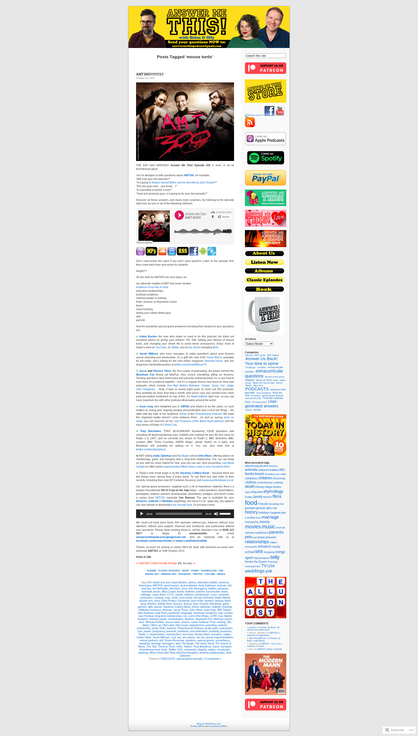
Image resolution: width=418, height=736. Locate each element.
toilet (179, 646)
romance (264, 546)
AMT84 (185, 406)
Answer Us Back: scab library (263, 639)
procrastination (199, 631)
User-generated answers (261, 403)
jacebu (252, 627)
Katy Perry (161, 613)
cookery (278, 482)
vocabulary (223, 649)
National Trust (207, 622)
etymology (273, 491)
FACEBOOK (184, 574)
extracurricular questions (264, 373)
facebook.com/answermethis (154, 540)
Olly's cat (156, 625)
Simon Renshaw (174, 640)
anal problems (188, 585)
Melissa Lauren (223, 619)
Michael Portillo (155, 622)
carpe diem (158, 594)
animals (222, 585)
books (180, 591)
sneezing (255, 395)
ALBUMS (151, 570)
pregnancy (158, 631)
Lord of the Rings (198, 616)
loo (185, 616)
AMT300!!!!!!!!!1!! (149, 74)
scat (173, 637)
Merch (279, 383)
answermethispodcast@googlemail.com (161, 537)
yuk (268, 571)
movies (185, 622)
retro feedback (263, 393)
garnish (142, 606)
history (251, 512)
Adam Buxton (148, 336)
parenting (211, 625)
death (250, 486)
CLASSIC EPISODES (169, 570)
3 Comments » (212, 658)
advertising (252, 466)
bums (224, 591)
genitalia (250, 508)
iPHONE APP (152, 574)
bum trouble (213, 591)
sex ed (200, 637)
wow (228, 652)
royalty (276, 546)
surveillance (223, 640)
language (186, 613)
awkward (263, 469)
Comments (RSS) (218, 726)
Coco (214, 594)
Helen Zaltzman (201, 606)
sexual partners (149, 640)
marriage (270, 517)
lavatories (211, 613)
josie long (210, 609)
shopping (269, 552)
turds (164, 649)
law (220, 613)
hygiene (275, 512)
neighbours (261, 532)
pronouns (226, 631)
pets (248, 537)
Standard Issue (213, 360)
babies (212, 588)
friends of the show (274, 377)
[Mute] (216, 514)
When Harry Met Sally (162, 652)
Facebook (184, 600)
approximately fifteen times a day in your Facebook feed (196, 466)
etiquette (257, 492)
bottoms (190, 591)
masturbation (176, 619)
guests (158, 606)
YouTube (161, 347)
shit (161, 640)
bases (156, 591)
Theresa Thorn (162, 370)
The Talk (152, 646)
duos (157, 600)
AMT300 (189, 175)
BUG (215, 347)
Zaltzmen (185, 655)
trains (216, 646)
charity (179, 594)
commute (223, 594)
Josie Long (146, 406)
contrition (261, 367)
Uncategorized (259, 402)
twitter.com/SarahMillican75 (190, 364)
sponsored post (253, 398)
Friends (203, 603)
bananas (223, 588)
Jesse (143, 370)
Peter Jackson (167, 628)
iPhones (167, 609)
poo (140, 631)
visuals (257, 409)
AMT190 (160, 497)
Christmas (279, 478)
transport (226, 646)
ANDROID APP (168, 574)
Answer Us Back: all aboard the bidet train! (263, 628)
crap (167, 597)
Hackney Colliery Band (194, 473)
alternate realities (207, 582)
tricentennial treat (150, 649)
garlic (226, 603)
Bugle (185, 455)
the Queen (260, 561)
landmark (174, 613)
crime (174, 597)
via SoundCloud (182, 504)
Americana (145, 585)
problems (183, 631)
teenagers (168, 643)
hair (275, 508)
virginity (202, 649)
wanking (143, 652)
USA (180, 649)
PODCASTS (168, 658)
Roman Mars (202, 634)
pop (255, 537)
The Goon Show (204, 643)
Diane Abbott (222, 597)
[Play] (142, 514)
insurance (155, 609)
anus (184, 588)
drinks (277, 486)
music (268, 526)
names (249, 532)
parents (222, 625)
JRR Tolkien (224, 609)
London (250, 517)
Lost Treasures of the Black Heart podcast (199, 421)
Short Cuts (170, 424)
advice (192, 582)
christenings (202, 594)
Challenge (250, 367)
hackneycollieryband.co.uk (217, 480)
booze (260, 474)
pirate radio (211, 628)
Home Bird (213, 357)
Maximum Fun (204, 619)
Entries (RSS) (197, 726)
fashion (267, 497)
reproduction (173, 634)
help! (275, 380)
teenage (156, 643)
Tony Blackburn (150, 431)
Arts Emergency (198, 588)
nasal (194, 622)
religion (273, 542)
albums (249, 355)
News (248, 385)
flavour (188, 603)
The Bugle (188, 643)
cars (277, 474)
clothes (250, 482)
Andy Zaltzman (162, 455)
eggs (247, 492)
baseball (147, 591)
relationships (157, 634)
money (264, 522)
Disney (260, 486)
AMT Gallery (273, 355)
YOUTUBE (209, 574)
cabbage (145, 594)
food (195, 603)
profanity (214, 631)
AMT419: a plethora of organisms (263, 634)
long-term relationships (168, 616)
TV (264, 565)
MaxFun (189, 619)
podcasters (226, 628)
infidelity (143, 609)
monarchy (252, 522)
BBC (282, 469)
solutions (190, 640)
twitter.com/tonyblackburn (151, 449)
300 (149, 582)
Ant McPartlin (160, 588)
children (189, 594)
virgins (212, 649)
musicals (280, 527)
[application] (185, 513)
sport (249, 557)
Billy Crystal (169, 591)
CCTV (170, 594)
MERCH (221, 574)
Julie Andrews (145, 613)
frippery (249, 380)
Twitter (175, 347)
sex (179, 637)
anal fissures (171, 585)
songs (280, 552)
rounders (216, 634)
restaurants (251, 546)
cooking (158, 597)
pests (155, 628)
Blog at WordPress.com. (209, 723)
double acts (146, 600)
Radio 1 (143, 634)
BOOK (185, 570)
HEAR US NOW (263, 380)
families (209, 600)
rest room (187, 634)
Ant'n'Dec (174, 588)
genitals (261, 508)
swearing (144, 643)
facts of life (197, 600)
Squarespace (262, 558)
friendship (215, 603)
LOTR (213, 616)
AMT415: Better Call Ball (269, 649)
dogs (268, 486)
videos (248, 410)
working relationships (212, 652)
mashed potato (158, 619)
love (220, 616)
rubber (227, 634)
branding (269, 474)
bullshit (200, 591)
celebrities (251, 478)
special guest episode (189, 658)
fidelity (161, 603)
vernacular (190, 649)
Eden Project (169, 600)
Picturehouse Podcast (209, 413)
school (249, 552)
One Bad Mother (177, 385)
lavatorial (199, 613)
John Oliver (204, 455)
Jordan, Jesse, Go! (213, 385)
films (169, 603)
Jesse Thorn (181, 609)
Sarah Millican (149, 353)
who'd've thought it (187, 652)
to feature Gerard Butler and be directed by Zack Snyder (182, 182)
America (224, 582)
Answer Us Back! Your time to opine (261, 361)
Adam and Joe (161, 582)
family (258, 497)
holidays (264, 512)
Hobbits (216, 606)
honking (227, 606)
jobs (283, 512)
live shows (194, 347)
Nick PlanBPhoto (257, 638)
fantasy (219, 600)
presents (171, 631)
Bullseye (194, 385)
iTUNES (195, 570)
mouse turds (172, 622)
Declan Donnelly (203, 597)
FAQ (221, 570)
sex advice (188, 637)
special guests (205, 640)
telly (178, 643)
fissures (177, 603)
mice (141, 622)
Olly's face (258, 385)
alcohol (263, 466)
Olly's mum (181, 625)
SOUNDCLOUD (209, 570)
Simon (183, 413)
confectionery (265, 482)
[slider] (226, 513)
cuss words (185, 597)
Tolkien (188, 646)
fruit (282, 504)
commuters (146, 597)
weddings (255, 570)
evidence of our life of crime (152, 287)
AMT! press (259, 355)
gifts (150, 606)
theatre (249, 561)
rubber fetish (144, 637)
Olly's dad (168, 625)
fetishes (152, 603)
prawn (147, 631)
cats (283, 474)
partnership (143, 628)
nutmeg (221, 622)
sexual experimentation (219, 637)
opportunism (196, 625)
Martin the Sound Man (264, 383)
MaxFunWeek (199, 396)
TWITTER (197, 574)
